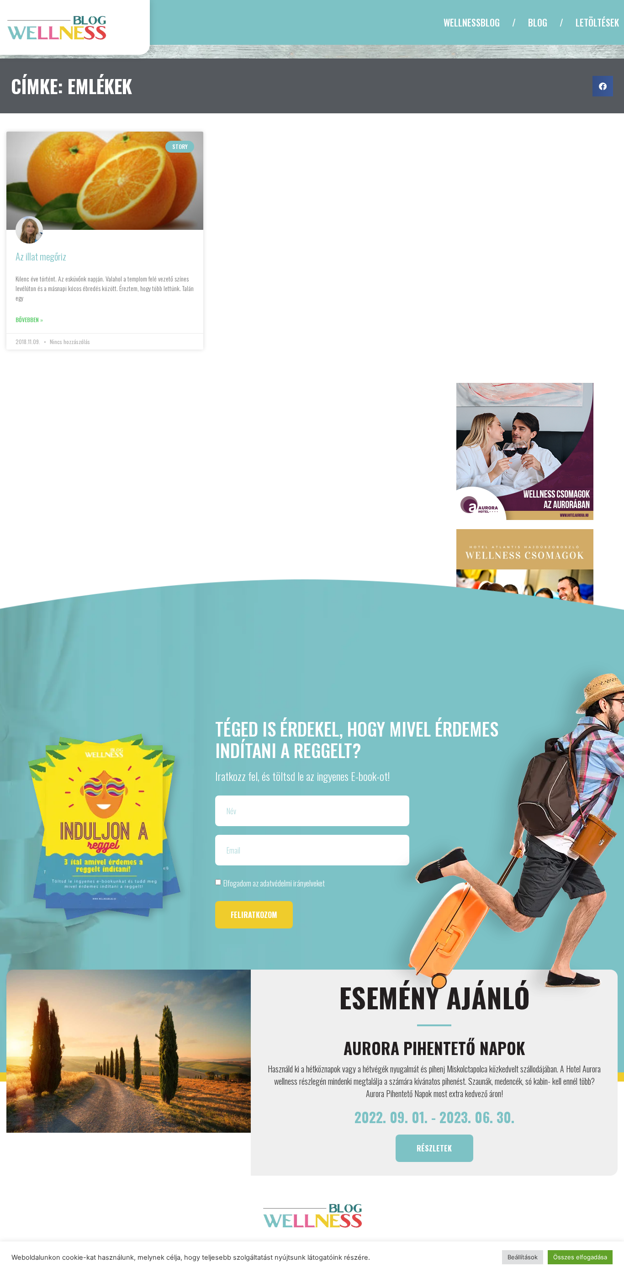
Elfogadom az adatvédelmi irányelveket (274, 883)
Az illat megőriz (41, 256)
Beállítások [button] (523, 1257)
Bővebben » (29, 320)
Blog (537, 22)
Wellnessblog (472, 22)
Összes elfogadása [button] (580, 1257)
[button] (602, 86)
